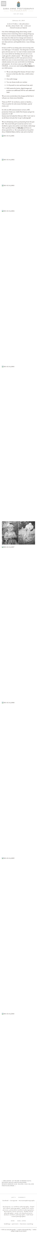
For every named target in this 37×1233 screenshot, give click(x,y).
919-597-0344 (18, 14)
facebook (5, 1200)
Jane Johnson (23, 1231)
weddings (7, 1224)
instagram (13, 1200)
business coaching (26, 1224)
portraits (15, 1224)
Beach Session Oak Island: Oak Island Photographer (18, 1185)
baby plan (20, 128)
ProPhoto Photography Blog (24, 1229)
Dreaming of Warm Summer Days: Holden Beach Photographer (16, 1181)
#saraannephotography (27, 1200)
